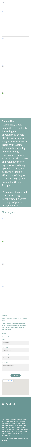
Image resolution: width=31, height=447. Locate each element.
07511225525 (6, 336)
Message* (5, 362)
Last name (5, 347)
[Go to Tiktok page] (10, 404)
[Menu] (27, 2)
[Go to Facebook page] (3, 404)
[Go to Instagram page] (7, 404)
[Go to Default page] (14, 404)
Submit (15, 375)
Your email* (5, 355)
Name (4, 339)
